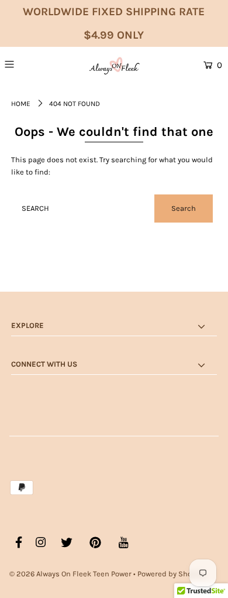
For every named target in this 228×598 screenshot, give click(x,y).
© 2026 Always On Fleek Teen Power (70, 573)
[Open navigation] (25, 64)
